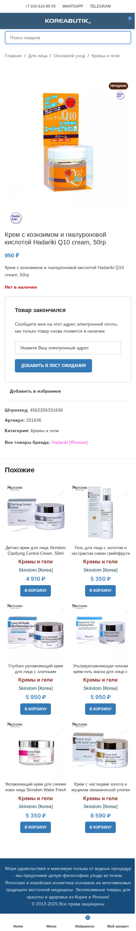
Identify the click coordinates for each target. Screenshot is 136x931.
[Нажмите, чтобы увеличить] (16, 194)
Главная (13, 55)
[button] (35, 591)
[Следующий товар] (24, 69)
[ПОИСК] (124, 37)
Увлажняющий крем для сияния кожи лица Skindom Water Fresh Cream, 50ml (35, 790)
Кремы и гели (105, 55)
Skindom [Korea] (36, 570)
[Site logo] (68, 20)
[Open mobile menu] (7, 21)
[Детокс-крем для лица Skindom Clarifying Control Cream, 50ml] (35, 512)
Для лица (37, 55)
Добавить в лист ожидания (53, 365)
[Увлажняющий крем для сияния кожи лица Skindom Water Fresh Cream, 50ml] (35, 749)
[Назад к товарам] (16, 69)
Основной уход (69, 55)
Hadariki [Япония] (70, 442)
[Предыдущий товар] (8, 69)
